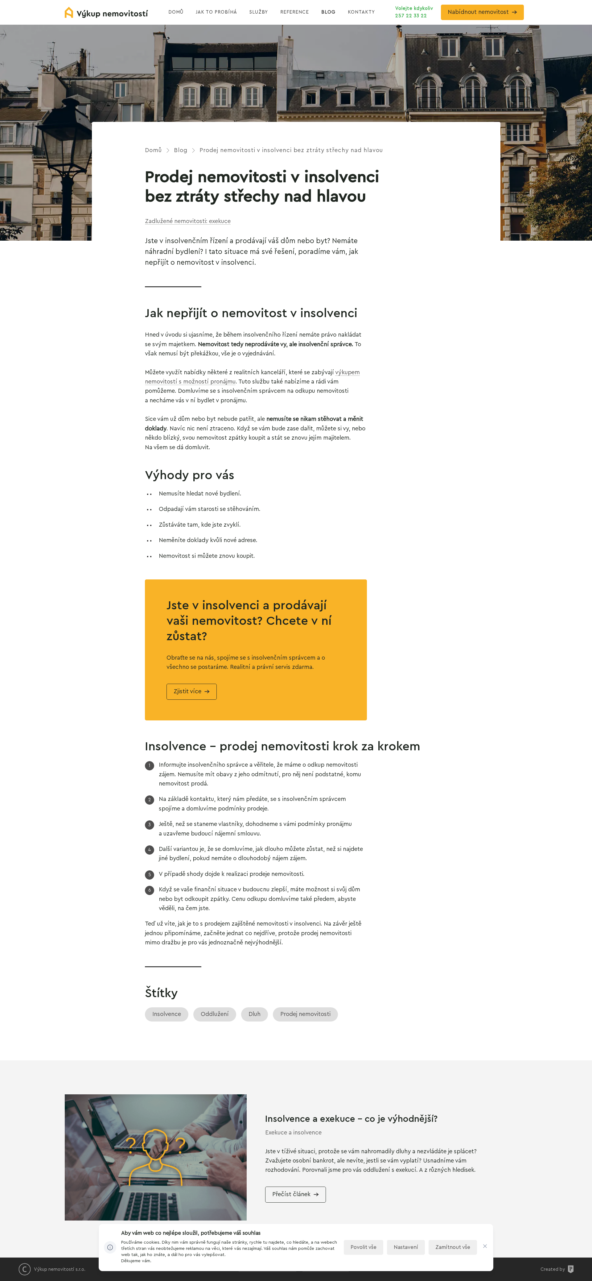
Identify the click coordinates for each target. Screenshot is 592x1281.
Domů (153, 150)
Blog (180, 150)
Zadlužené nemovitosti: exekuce (188, 221)
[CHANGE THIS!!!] (485, 1247)
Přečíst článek (291, 1194)
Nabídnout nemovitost (478, 12)
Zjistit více (187, 691)
